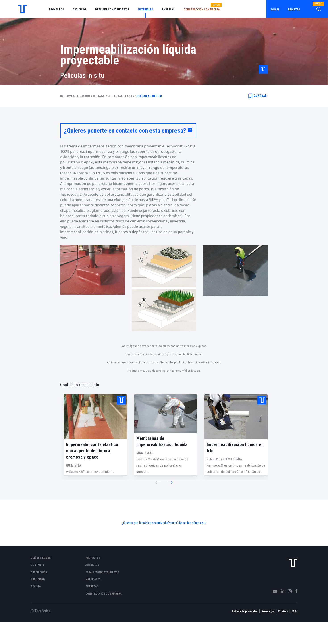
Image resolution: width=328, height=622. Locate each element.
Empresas (168, 9)
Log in (275, 9)
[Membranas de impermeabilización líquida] (165, 413)
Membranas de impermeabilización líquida (162, 441)
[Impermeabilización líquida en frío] (236, 416)
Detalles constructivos (112, 9)
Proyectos (56, 9)
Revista (36, 586)
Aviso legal (268, 611)
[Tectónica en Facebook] (294, 591)
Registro (294, 9)
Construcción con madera (202, 9)
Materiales (145, 9)
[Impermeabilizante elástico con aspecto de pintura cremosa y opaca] (95, 416)
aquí (203, 523)
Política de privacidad (245, 611)
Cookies (283, 611)
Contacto (38, 565)
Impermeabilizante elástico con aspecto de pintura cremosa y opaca (92, 451)
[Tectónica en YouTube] (273, 591)
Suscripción (39, 572)
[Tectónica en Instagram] (288, 591)
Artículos (79, 9)
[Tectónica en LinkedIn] (280, 591)
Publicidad (38, 579)
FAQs (294, 611)
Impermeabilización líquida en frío (235, 447)
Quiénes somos (41, 557)
